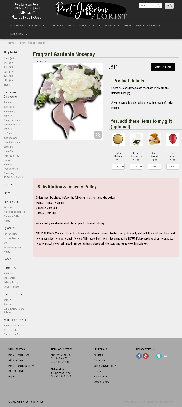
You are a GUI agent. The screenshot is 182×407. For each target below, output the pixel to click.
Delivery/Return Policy (105, 365)
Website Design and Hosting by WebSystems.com (148, 401)
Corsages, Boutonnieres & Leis (13, 175)
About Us (8, 273)
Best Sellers (10, 106)
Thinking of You (11, 155)
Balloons (8, 207)
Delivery (7, 300)
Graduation (56, 25)
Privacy (7, 304)
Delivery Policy (11, 282)
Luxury (7, 160)
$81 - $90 (8, 80)
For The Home (10, 233)
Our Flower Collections (26, 25)
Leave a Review (11, 286)
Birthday (8, 115)
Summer (8, 102)
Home (11, 42)
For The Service (11, 238)
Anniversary (9, 111)
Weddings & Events (148, 25)
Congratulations (12, 120)
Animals (8, 164)
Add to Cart (163, 67)
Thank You (9, 151)
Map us (12, 376)
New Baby (8, 146)
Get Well (8, 129)
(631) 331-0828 (29, 17)
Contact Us (9, 278)
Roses (128, 25)
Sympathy (111, 25)
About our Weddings (14, 325)
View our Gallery (11, 330)
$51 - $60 (8, 67)
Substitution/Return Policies (14, 310)
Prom (71, 25)
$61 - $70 (8, 71)
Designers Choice (12, 124)
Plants (7, 220)
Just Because (10, 137)
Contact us (99, 360)
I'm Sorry (8, 133)
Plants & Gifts (88, 25)
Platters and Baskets (14, 211)
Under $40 (9, 58)
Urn (5, 242)
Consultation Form (13, 334)
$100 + (7, 85)
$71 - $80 (8, 76)
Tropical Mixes (11, 169)
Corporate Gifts (11, 216)
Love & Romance (12, 142)
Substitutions (101, 376)
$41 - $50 (8, 62)
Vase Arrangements (14, 247)
